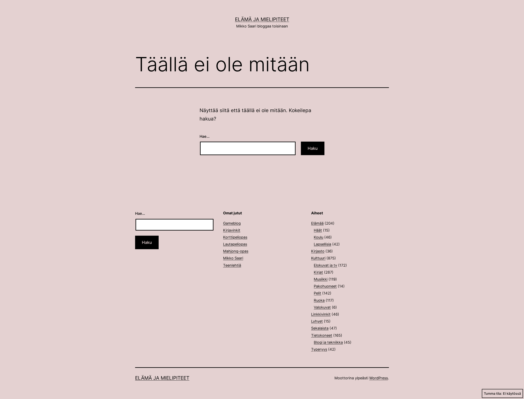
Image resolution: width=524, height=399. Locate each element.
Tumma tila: (493, 393)
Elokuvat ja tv (325, 265)
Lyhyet (317, 321)
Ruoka (319, 300)
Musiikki (321, 279)
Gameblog (232, 223)
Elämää (317, 223)
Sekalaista (320, 328)
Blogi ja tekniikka (328, 342)
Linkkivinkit (321, 314)
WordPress (378, 378)
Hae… (205, 136)
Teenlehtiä (232, 265)
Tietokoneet (321, 335)
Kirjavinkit (231, 230)
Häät (318, 230)
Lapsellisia (322, 244)
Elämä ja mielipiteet (262, 19)
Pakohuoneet (325, 286)
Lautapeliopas (235, 244)
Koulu (318, 237)
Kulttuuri (318, 258)
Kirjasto (317, 251)
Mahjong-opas (235, 251)
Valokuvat (322, 307)
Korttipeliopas (235, 237)
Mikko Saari (233, 258)
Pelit (317, 293)
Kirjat (318, 272)
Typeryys (319, 349)
